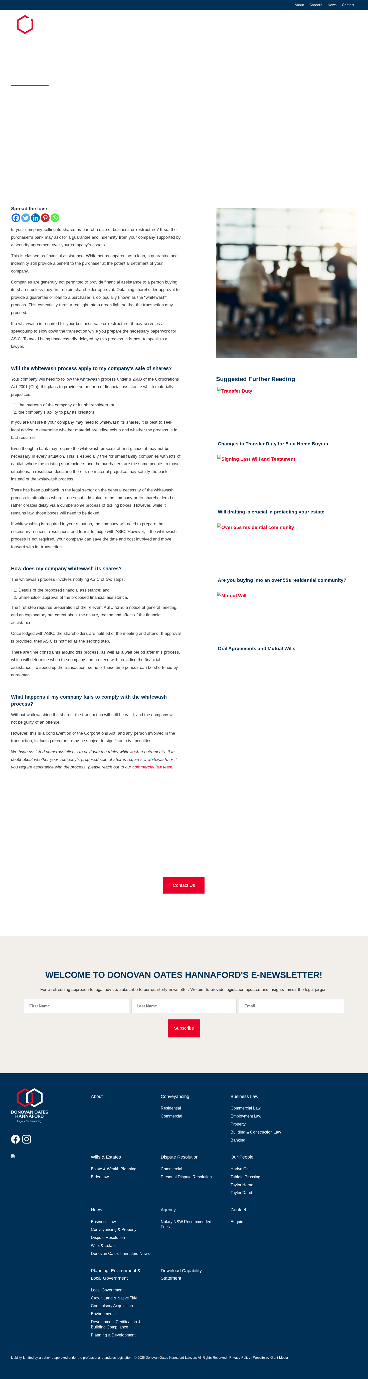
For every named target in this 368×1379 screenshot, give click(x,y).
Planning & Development (113, 1335)
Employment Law (246, 1116)
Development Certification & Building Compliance (116, 1324)
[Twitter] (25, 217)
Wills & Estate (103, 1245)
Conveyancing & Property (113, 1229)
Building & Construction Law (256, 1132)
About (299, 5)
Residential (171, 1108)
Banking (238, 1140)
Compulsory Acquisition (112, 1306)
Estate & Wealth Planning (113, 1169)
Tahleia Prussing (245, 1177)
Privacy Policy (239, 1357)
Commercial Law (246, 1108)
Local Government (107, 1290)
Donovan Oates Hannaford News (120, 1253)
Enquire (238, 1222)
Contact (348, 5)
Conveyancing (150, 25)
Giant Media (279, 1357)
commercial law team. (152, 767)
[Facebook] (16, 217)
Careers (315, 5)
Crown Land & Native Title (114, 1298)
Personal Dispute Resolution (186, 1177)
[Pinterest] (45, 217)
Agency (168, 1209)
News (332, 5)
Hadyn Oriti (241, 1169)
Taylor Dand (241, 1193)
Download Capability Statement (181, 1274)
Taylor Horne (242, 1185)
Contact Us (184, 885)
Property (238, 1124)
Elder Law (100, 1177)
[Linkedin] (35, 217)
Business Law (182, 25)
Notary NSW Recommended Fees (186, 1224)
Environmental (104, 1314)
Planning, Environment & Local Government (315, 25)
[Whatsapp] (55, 217)
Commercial (171, 1116)
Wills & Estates (215, 25)
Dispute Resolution (253, 25)
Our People (242, 1157)
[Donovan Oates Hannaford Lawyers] (30, 32)
